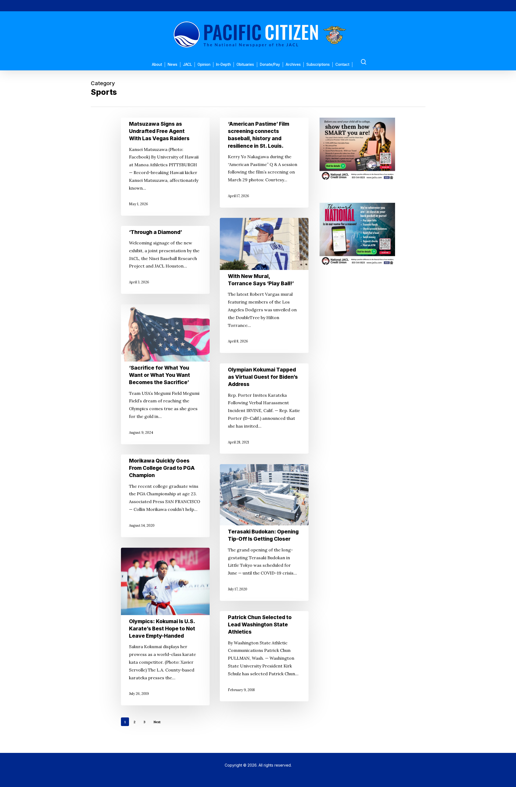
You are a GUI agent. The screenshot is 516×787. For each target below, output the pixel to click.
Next (156, 722)
